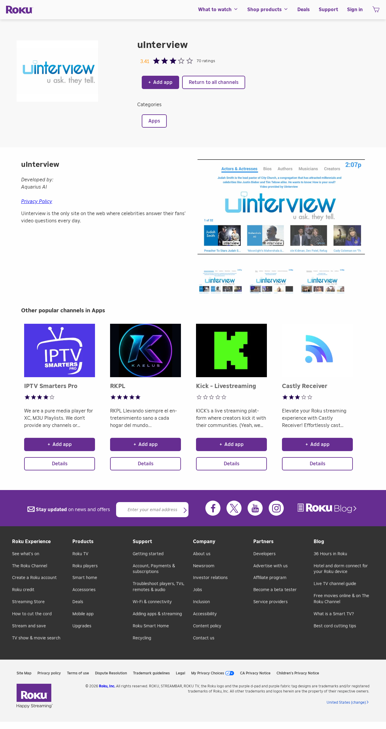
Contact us (203, 638)
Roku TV (80, 554)
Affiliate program (269, 578)
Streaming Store (28, 602)
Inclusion (201, 602)
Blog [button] (319, 541)
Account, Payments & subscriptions (154, 569)
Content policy (207, 626)
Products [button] (82, 541)
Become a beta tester (275, 590)
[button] (223, 283)
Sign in (355, 9)
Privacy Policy (36, 201)
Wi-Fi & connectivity (152, 602)
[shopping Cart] (375, 11)
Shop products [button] (264, 9)
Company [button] (204, 541)
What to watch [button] (215, 9)
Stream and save (29, 626)
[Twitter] (234, 508)
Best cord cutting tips (335, 626)
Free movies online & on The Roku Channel (341, 599)
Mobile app (82, 614)
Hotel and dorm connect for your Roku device (341, 569)
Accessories (84, 590)
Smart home (84, 578)
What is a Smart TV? (334, 614)
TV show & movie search (36, 638)
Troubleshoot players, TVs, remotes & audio (158, 587)
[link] (328, 508)
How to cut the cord (32, 614)
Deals (77, 602)
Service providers (270, 602)
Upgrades (81, 626)
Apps (154, 121)
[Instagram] (276, 508)
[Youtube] (255, 508)
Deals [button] (303, 9)
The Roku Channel (29, 566)
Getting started (148, 554)
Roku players (85, 566)
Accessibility (205, 614)
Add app (160, 82)
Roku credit (23, 590)
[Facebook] (212, 508)
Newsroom (203, 566)
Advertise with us (270, 566)
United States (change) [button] (346, 702)
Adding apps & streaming (157, 614)
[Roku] (19, 10)
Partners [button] (263, 541)
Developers (264, 554)
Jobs (197, 590)
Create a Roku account (34, 578)
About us (201, 554)
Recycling (142, 638)
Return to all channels (214, 82)
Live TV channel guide (335, 584)
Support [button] (328, 9)
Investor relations (210, 578)
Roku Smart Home (151, 626)
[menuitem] (218, 9)
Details (60, 463)
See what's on (25, 554)
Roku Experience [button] (31, 541)
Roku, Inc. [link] (107, 686)
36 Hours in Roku (330, 554)
